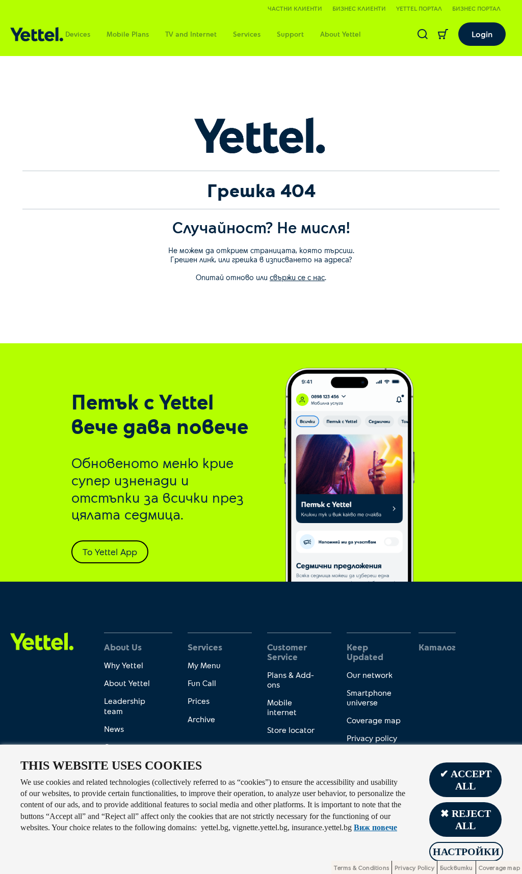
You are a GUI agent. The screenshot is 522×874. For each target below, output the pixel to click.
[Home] (36, 34)
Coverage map (374, 720)
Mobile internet (282, 707)
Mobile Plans (128, 34)
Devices (77, 34)
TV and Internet (191, 34)
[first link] (42, 640)
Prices (199, 700)
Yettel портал (419, 8)
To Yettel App (110, 551)
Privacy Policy (414, 867)
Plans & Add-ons (290, 679)
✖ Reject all (465, 819)
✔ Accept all (465, 779)
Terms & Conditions (361, 867)
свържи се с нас (297, 277)
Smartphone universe (369, 697)
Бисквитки (456, 867)
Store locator (291, 729)
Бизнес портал (476, 8)
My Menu (204, 665)
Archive (201, 719)
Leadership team (124, 705)
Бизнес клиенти (359, 8)
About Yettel (340, 34)
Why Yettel (123, 665)
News (114, 728)
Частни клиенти (295, 8)
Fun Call (202, 683)
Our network (370, 674)
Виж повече (375, 827)
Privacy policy (372, 738)
